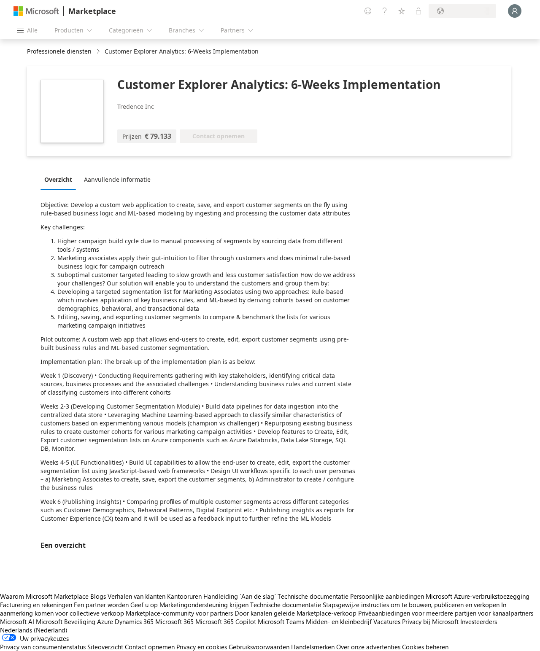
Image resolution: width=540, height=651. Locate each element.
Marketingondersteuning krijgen (203, 604)
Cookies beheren (425, 647)
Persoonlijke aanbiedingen (387, 596)
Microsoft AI (17, 621)
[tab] (60, 179)
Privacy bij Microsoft (430, 621)
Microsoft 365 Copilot (225, 621)
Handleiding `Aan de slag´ (239, 596)
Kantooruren (184, 596)
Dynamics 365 (134, 621)
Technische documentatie (313, 596)
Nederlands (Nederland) (34, 630)
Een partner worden (101, 604)
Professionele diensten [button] (59, 51)
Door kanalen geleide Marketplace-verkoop (295, 613)
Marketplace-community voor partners (179, 613)
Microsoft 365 (174, 621)
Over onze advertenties (368, 647)
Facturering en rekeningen (36, 604)
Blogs (98, 596)
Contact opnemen (150, 647)
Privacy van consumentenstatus (43, 647)
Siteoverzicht (105, 647)
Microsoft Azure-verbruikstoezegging (477, 596)
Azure (105, 621)
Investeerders (478, 621)
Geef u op (144, 604)
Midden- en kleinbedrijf (339, 621)
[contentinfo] (99, 51)
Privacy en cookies (201, 647)
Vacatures (386, 621)
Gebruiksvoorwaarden (259, 647)
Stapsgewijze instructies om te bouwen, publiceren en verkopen (411, 604)
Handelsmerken (313, 647)
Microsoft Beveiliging (65, 621)
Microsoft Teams (281, 621)
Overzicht (58, 179)
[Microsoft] (36, 11)
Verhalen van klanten (136, 596)
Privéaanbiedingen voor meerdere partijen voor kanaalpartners (445, 613)
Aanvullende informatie (117, 179)
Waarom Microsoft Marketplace (44, 596)
